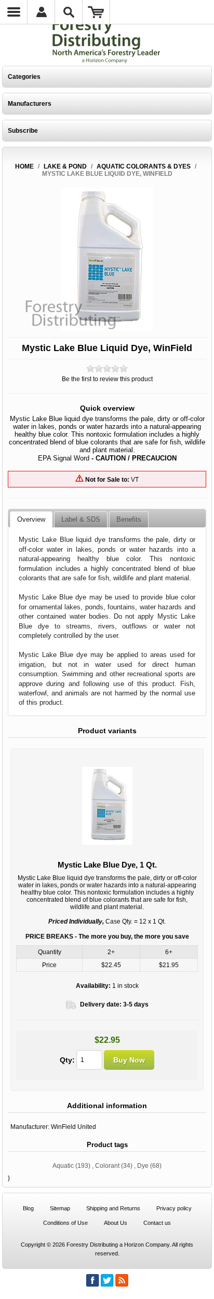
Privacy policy (174, 1208)
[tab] (31, 519)
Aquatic (63, 1165)
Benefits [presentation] (128, 519)
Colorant (107, 1165)
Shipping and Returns (113, 1208)
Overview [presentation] (31, 519)
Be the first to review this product (107, 379)
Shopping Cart (96, 12)
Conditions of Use (65, 1223)
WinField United (73, 1126)
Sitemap (60, 1208)
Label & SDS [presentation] (80, 519)
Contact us (157, 1223)
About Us (115, 1223)
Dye (143, 1165)
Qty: (67, 1060)
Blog (28, 1208)
